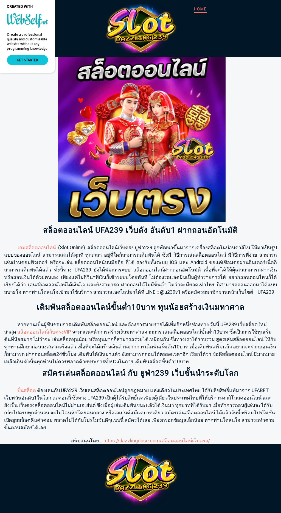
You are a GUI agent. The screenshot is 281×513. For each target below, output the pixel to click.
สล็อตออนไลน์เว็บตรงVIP (44, 332)
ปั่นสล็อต (26, 390)
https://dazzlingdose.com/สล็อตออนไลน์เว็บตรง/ (156, 440)
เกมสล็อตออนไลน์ (37, 247)
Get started (27, 60)
